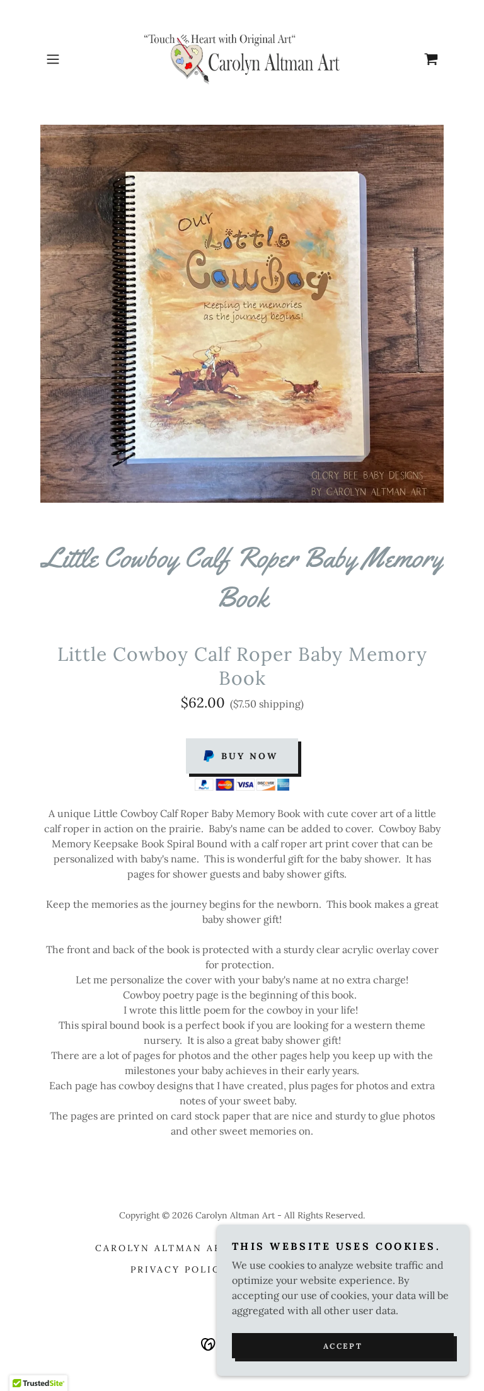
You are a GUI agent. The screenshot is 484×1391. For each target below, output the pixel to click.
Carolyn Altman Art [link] (162, 1248)
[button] (70, 59)
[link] (242, 59)
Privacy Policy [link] (179, 1269)
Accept (342, 1346)
